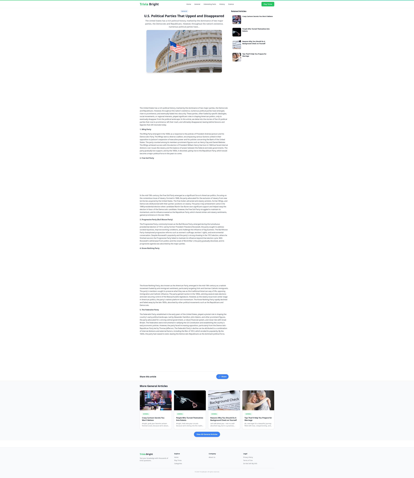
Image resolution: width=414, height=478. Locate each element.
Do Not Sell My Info (250, 463)
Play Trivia (268, 4)
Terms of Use (248, 460)
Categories (178, 463)
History (222, 4)
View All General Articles (207, 434)
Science (231, 4)
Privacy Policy (248, 457)
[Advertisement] (184, 89)
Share (222, 376)
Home (188, 4)
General (197, 4)
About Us (212, 457)
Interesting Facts (210, 4)
